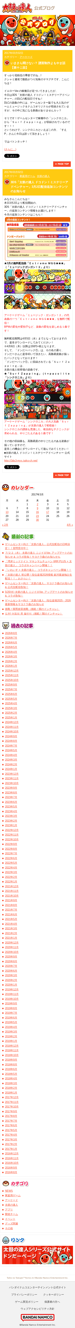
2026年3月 (11, 656)
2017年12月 (12, 1097)
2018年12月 (12, 1045)
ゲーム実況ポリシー (26, 1301)
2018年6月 (11, 1069)
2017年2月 (11, 1144)
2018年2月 (11, 1087)
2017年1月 (11, 1148)
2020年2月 (11, 980)
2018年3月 (11, 1083)
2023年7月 (11, 797)
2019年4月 (11, 1027)
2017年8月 (11, 1116)
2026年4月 (11, 651)
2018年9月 (11, 1059)
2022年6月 (11, 858)
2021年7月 (11, 909)
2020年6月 (11, 970)
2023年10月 (12, 783)
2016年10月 (12, 1162)
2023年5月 (11, 806)
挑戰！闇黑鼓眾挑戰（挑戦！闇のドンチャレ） (32, 609)
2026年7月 (11, 637)
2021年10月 (12, 895)
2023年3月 (11, 815)
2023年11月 (12, 778)
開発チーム (11, 1214)
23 (37, 516)
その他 (9, 1228)
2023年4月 (11, 811)
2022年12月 (12, 830)
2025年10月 (12, 680)
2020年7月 (11, 965)
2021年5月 (11, 919)
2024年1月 (11, 769)
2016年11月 (12, 1158)
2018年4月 (11, 1078)
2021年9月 (11, 900)
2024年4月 (11, 755)
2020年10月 (12, 952)
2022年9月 (11, 844)
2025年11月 (12, 675)
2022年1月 (11, 881)
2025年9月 (11, 684)
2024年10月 (12, 731)
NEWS (9, 1190)
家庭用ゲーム (27, 176)
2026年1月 (11, 665)
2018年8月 (11, 1064)
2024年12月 (12, 722)
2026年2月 (11, 661)
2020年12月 (12, 942)
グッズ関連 (11, 1223)
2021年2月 (11, 933)
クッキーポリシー (53, 1294)
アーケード (26, 56)
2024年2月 (11, 764)
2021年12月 (12, 886)
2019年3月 (11, 1031)
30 (37, 519)
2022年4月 (11, 867)
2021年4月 (11, 923)
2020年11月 (12, 947)
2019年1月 (11, 1040)
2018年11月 (12, 1050)
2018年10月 (12, 1055)
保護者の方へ (52, 1301)
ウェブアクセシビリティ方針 (37, 1308)
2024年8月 (11, 740)
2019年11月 (12, 994)
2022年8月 (11, 848)
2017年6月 (11, 1125)
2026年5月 (11, 647)
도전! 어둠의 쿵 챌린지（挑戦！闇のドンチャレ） (34, 613)
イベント (10, 1218)
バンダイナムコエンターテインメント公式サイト (37, 1287)
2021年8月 (11, 905)
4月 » (70, 524)
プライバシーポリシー (24, 1294)
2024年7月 (11, 745)
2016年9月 (11, 1167)
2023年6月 (11, 801)
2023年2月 (11, 820)
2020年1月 (11, 984)
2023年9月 (11, 787)
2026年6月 (11, 642)
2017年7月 (11, 1120)
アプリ (9, 1209)
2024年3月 (11, 759)
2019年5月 (11, 1022)
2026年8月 (11, 633)
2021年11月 (12, 890)
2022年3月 (11, 872)
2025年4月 (11, 703)
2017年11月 (12, 1102)
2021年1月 (11, 937)
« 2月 (5, 524)
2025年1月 (11, 717)
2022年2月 (11, 876)
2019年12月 (12, 989)
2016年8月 (11, 1172)
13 (7, 512)
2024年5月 (11, 750)
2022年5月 (11, 862)
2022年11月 (12, 834)
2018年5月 (11, 1073)
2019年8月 (11, 1008)
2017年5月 (11, 1130)
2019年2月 (11, 1036)
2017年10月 (12, 1106)
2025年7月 (11, 689)
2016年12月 (12, 1153)
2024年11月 (12, 726)
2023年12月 (12, 773)
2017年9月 (11, 1111)
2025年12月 (12, 670)
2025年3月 (11, 708)
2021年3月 (11, 928)
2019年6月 (11, 1017)
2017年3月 (11, 1139)
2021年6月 (11, 914)
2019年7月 (11, 1012)
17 (47, 512)
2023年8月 (11, 792)
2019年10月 (12, 998)
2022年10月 (12, 839)
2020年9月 (11, 956)
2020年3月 (11, 975)
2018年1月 (11, 1092)
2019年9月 (11, 1003)
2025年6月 (11, 694)
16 (37, 512)
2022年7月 (11, 853)
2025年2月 (11, 712)
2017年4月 (11, 1134)
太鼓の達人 (43, 176)
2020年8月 (11, 961)
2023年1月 (11, 825)
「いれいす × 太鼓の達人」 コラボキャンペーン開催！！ (38, 569)
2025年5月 (11, 698)
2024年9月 (11, 736)
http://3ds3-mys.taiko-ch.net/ (21, 460)
